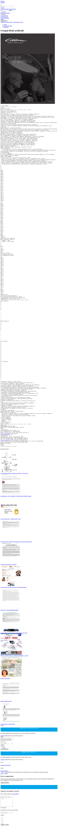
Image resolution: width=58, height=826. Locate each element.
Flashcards (3, 13)
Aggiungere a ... (4, 20)
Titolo (2, 737)
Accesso (2, 7)
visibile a (3, 745)
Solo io (4, 747)
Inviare (7, 824)
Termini (6, 773)
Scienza (5, 24)
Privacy (2, 773)
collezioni (8, 13)
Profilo (2, 19)
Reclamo (3, 770)
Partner (6, 770)
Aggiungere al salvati (18, 22)
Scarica (2, 725)
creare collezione (4, 749)
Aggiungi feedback (5, 782)
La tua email (3, 807)
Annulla (2, 824)
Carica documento (5, 9)
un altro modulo (15, 794)
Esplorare (3, 2)
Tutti (3, 746)
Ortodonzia (5, 27)
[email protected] (5, 433)
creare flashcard (12, 9)
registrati (3, 735)
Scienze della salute (7, 25)
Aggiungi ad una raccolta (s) (7, 22)
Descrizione (6, 739)
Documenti (3, 765)
